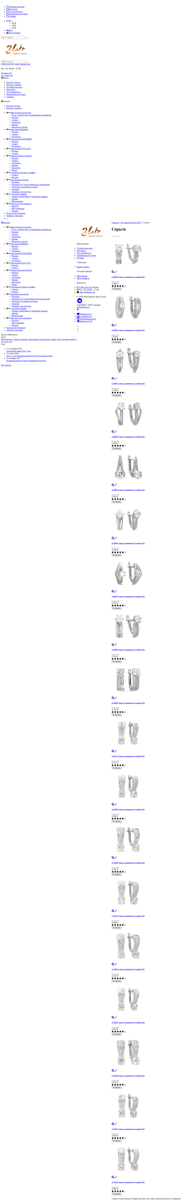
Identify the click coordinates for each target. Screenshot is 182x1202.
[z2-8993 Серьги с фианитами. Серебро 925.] (146, 413)
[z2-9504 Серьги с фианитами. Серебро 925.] (146, 1052)
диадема (65, 339)
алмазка (17, 339)
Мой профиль (83, 278)
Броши (15, 125)
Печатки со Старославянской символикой (31, 184)
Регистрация (14, 33)
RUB (8, 21)
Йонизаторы (17, 201)
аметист (24, 339)
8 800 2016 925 (7, 64)
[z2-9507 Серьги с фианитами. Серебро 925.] (146, 893)
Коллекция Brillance (19, 129)
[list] (115, 236)
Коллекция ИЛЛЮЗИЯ (21, 139)
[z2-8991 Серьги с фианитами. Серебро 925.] (146, 307)
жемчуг (73, 339)
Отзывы (12, 16)
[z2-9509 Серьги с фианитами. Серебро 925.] (146, 786)
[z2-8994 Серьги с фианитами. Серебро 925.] (146, 467)
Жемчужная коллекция (20, 113)
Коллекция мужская (19, 180)
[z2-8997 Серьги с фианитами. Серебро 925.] (146, 573)
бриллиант (34, 339)
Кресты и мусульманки (20, 204)
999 (2, 339)
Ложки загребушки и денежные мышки (30, 196)
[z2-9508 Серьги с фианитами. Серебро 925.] (146, 839)
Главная (115, 222)
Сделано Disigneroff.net (89, 306)
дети (59, 339)
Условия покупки (16, 7)
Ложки (15, 199)
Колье (14, 170)
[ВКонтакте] (79, 301)
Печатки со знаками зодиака (25, 187)
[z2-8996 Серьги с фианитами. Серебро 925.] (146, 520)
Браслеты (16, 168)
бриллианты (44, 339)
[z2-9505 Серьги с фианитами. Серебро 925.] (146, 999)
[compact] (118, 236)
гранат (54, 339)
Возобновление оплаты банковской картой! (26, 361)
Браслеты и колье (19, 127)
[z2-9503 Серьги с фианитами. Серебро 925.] (146, 1106)
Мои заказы (82, 276)
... (7, 218)
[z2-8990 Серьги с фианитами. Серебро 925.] (146, 254)
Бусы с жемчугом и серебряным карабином (31, 115)
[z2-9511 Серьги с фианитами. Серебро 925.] (146, 733)
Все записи (6, 365)
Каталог (6, 222)
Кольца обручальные (15, 213)
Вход (10, 30)
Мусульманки (18, 208)
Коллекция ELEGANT (20, 149)
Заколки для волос (14, 216)
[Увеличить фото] (113, 272)
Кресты (15, 206)
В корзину (117, 289)
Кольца (15, 117)
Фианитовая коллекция (21, 156)
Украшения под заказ (18, 14)
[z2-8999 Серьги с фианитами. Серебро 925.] (146, 680)
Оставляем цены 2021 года (18, 351)
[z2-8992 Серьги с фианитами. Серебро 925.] (146, 360)
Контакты (13, 9)
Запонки (15, 189)
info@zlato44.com (23, 64)
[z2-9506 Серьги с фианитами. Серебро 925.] (146, 946)
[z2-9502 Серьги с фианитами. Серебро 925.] (146, 1159)
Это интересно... (16, 11)
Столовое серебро (18, 194)
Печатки (15, 182)
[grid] (113, 236)
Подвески (16, 122)
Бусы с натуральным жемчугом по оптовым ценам (29, 356)
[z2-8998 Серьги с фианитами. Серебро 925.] (146, 626)
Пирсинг (9, 339)
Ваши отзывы (83, 267)
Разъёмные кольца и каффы (22, 172)
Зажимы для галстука (21, 192)
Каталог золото (13, 82)
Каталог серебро (13, 85)
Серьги (15, 120)
